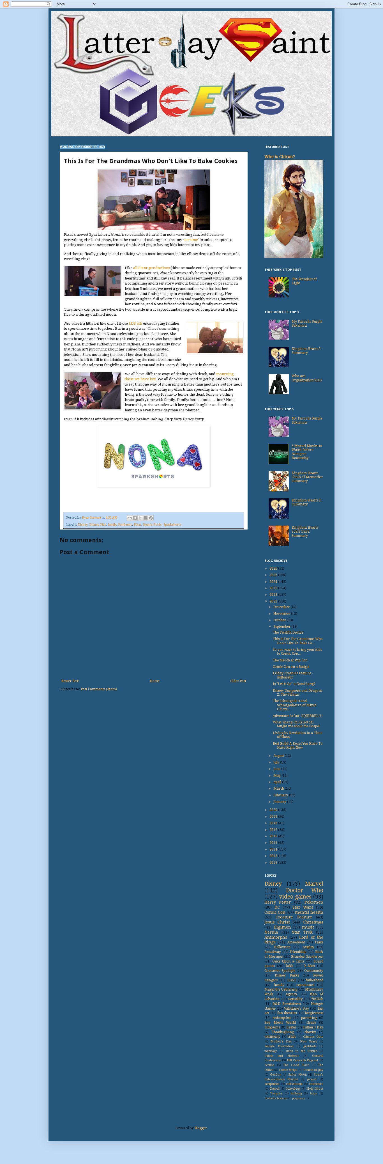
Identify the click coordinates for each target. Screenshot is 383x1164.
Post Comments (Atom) (99, 689)
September (282, 627)
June (277, 769)
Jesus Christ (277, 922)
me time (191, 240)
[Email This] (129, 518)
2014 (273, 849)
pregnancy (298, 1098)
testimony (272, 1037)
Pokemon (313, 902)
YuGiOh (317, 999)
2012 (273, 863)
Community (313, 971)
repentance (305, 985)
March (279, 788)
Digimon (282, 927)
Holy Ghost (314, 1088)
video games (295, 896)
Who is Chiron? (279, 156)
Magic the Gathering (280, 989)
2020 (273, 810)
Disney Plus (97, 524)
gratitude (310, 1046)
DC (277, 907)
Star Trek (302, 932)
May (277, 776)
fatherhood (314, 980)
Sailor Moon (297, 1074)
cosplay (308, 947)
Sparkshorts (172, 524)
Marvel (314, 884)
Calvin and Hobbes (281, 1056)
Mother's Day (281, 1041)
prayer (312, 1079)
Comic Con (274, 912)
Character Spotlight (280, 971)
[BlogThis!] (135, 518)
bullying (296, 1093)
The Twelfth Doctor (288, 632)
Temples (276, 1093)
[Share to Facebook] (145, 518)
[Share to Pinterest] (151, 518)
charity (310, 1032)
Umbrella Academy (276, 1098)
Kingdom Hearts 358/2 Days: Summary (305, 532)
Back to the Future (301, 1051)
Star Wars (302, 907)
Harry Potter (277, 902)
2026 (273, 568)
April (277, 782)
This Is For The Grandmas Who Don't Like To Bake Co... (298, 641)
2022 (273, 595)
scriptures (272, 1084)
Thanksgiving (283, 1032)
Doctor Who (305, 890)
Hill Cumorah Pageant (302, 1060)
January (280, 802)
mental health (309, 912)
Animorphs (275, 937)
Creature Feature (294, 917)
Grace (311, 1023)
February (281, 795)
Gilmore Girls (313, 1037)
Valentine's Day (296, 1009)
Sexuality (295, 999)
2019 (273, 817)
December (281, 607)
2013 (273, 856)
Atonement (296, 942)
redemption (282, 1018)
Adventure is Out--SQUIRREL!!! (298, 716)
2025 (273, 575)
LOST (291, 980)
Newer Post (70, 681)
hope (313, 1093)
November (282, 614)
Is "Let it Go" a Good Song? (294, 684)
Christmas (313, 922)
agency (291, 994)
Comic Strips (288, 1070)
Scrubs (269, 1065)
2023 (273, 588)
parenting (309, 1018)
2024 (273, 582)
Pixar (137, 524)
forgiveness (314, 1013)
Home (155, 681)
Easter (291, 1027)
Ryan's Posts (152, 524)
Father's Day (313, 1027)
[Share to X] (140, 518)
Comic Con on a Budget (291, 667)
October (280, 620)
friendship (298, 952)
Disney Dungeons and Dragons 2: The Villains (297, 692)
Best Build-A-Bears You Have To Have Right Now (297, 746)
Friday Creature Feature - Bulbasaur (293, 675)
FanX (319, 942)
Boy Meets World (280, 1023)
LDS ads (135, 323)
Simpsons (272, 1027)
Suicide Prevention (279, 1046)
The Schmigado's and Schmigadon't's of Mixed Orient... (295, 705)
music (308, 927)
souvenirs (316, 1084)
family (112, 524)
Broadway (272, 952)
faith (289, 966)
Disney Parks (287, 975)
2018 (273, 823)
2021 (273, 601)
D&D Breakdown (287, 1004)
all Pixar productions (151, 268)
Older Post (238, 681)
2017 (273, 830)
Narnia (271, 932)
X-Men (309, 966)
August (279, 756)
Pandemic (125, 524)
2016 (273, 836)
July (276, 762)
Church (274, 1088)
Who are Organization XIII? (307, 378)
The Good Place (296, 1065)
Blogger (201, 1128)
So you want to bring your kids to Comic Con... (297, 652)
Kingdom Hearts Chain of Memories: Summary (307, 477)
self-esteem (294, 1084)
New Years (308, 1041)
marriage (270, 1051)
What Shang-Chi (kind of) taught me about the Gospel (296, 724)
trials (292, 1037)
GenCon (275, 1074)
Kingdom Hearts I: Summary (306, 351)
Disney (82, 524)
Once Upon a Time (288, 961)
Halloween (282, 947)
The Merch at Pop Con (290, 660)
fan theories (287, 1013)
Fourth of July (313, 1070)
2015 (273, 843)
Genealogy (293, 1088)
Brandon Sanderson (307, 957)
